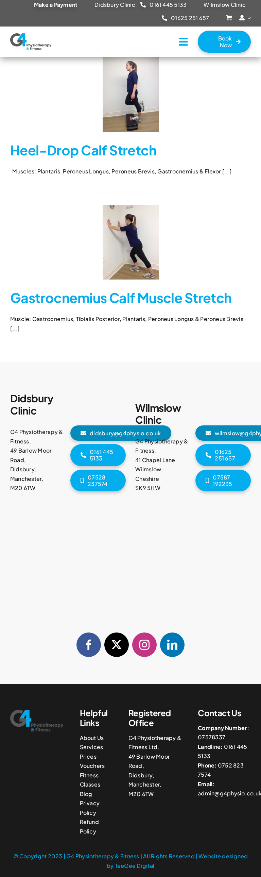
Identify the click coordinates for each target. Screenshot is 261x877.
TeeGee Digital (134, 865)
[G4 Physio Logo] (30, 35)
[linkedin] (172, 645)
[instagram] (144, 645)
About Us (92, 737)
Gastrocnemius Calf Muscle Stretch (121, 297)
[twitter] (116, 645)
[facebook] (88, 645)
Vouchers (92, 765)
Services (91, 746)
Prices (88, 756)
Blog (86, 793)
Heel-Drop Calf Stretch (83, 149)
